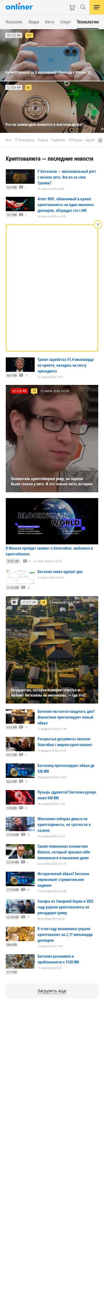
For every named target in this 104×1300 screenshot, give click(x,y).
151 (29, 35)
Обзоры (75, 139)
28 (43, 602)
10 (26, 727)
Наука (43, 139)
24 (26, 808)
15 (26, 375)
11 (26, 755)
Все (9, 139)
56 (28, 87)
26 (28, 890)
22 (28, 588)
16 (26, 781)
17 (28, 917)
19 (34, 391)
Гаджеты (58, 139)
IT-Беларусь (25, 139)
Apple (90, 139)
